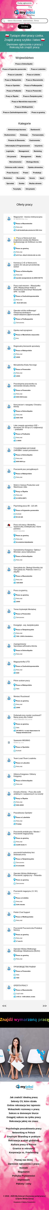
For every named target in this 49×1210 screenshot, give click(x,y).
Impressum (24, 1180)
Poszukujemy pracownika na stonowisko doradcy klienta (25, 385)
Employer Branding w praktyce (23, 1136)
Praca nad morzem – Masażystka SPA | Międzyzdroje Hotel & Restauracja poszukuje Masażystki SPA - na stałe (28, 289)
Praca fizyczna (12, 173)
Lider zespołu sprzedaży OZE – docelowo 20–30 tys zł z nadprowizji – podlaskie (28, 427)
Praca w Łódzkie (33, 75)
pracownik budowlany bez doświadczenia (24, 854)
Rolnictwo (8, 178)
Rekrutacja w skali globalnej (23, 1140)
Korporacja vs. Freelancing (23, 1152)
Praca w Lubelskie (38, 69)
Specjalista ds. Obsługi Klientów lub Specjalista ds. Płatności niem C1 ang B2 (28, 570)
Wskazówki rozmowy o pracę (23, 1109)
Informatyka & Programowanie (18, 146)
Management (24, 151)
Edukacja (24, 135)
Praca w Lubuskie (15, 75)
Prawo (25, 173)
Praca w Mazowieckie (34, 80)
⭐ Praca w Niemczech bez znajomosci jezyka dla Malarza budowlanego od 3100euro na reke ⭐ (28, 241)
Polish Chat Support (22, 912)
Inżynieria (38, 146)
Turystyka (17, 189)
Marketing (38, 151)
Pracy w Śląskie (12, 96)
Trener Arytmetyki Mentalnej (25, 609)
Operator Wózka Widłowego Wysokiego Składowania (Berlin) (27, 950)
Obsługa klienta (32, 162)
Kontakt (23, 1168)
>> (45, 1006)
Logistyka (10, 151)
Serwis (32, 178)
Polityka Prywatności (23, 1176)
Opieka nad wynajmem (23, 330)
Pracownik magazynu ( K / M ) (26, 891)
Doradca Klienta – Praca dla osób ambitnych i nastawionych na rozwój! (28, 793)
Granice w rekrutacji (24, 1148)
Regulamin (24, 1172)
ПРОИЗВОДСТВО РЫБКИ (25, 967)
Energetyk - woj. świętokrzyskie (26, 625)
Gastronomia (34, 140)
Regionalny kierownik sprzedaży (27, 346)
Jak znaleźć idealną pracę (24, 1097)
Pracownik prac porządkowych (26, 469)
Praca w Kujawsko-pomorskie (14, 69)
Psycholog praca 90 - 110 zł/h (25, 506)
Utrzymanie (11, 156)
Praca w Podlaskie (14, 91)
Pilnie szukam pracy (22, 681)
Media (38, 156)
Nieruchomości (15, 162)
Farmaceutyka (38, 135)
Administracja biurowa (17, 130)
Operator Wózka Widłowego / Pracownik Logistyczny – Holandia (27, 874)
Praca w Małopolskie (13, 80)
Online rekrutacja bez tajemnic (23, 1105)
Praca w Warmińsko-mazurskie (24, 102)
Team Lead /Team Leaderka (25, 758)
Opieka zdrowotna (35, 167)
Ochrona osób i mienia (14, 167)
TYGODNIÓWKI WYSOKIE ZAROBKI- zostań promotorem (26, 449)
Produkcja (37, 173)
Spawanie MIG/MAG (22, 740)
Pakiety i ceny (23, 1183)
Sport (42, 178)
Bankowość (35, 130)
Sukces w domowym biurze (24, 1113)
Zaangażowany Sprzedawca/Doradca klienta (25, 645)
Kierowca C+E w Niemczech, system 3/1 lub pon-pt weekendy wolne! (27, 265)
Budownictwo (9, 135)
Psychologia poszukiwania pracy (23, 1128)
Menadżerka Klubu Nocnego (25, 365)
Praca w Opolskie (13, 85)
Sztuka (21, 183)
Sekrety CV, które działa (24, 1101)
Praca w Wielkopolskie (24, 107)
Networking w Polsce (23, 1132)
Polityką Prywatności (28, 1202)
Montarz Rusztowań (22, 696)
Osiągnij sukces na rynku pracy (23, 1117)
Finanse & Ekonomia (16, 140)
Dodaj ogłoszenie (24, 3)
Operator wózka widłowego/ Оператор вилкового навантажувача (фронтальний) (27, 312)
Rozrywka (21, 178)
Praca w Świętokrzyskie (32, 96)
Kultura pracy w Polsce (23, 1144)
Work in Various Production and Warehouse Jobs (26, 486)
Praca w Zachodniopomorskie (15, 112)
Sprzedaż (10, 183)
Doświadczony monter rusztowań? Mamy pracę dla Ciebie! (27, 716)
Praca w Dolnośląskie (23, 64)
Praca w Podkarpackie (33, 85)
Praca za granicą (38, 112)
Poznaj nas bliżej (23, 1160)
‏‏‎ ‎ (27, 7)
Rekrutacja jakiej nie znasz (23, 1121)
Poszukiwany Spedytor (23, 813)
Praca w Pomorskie (33, 91)
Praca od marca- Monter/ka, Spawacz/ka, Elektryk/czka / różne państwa (27, 527)
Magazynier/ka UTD (22, 662)
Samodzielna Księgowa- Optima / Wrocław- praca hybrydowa (27, 551)
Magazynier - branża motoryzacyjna (28, 217)
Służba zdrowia (35, 183)
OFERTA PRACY (21, 985)
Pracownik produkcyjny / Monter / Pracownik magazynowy (27, 833)
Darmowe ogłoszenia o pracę (23, 1164)
